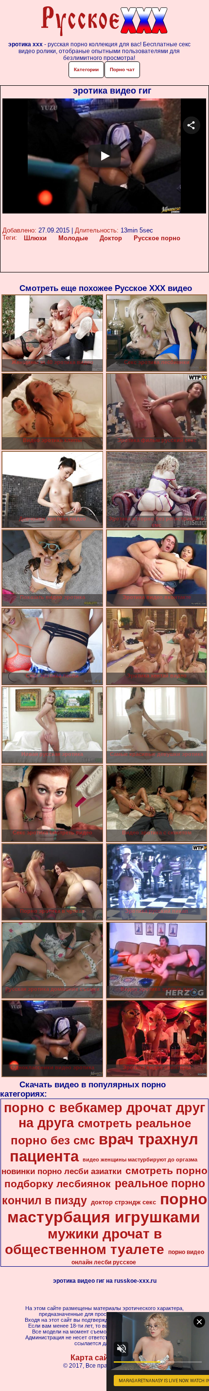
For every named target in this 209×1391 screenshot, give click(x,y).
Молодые (73, 238)
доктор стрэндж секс (123, 1202)
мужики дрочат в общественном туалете (84, 1241)
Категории (86, 69)
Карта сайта (93, 1357)
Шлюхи (35, 238)
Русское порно (157, 238)
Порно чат (122, 69)
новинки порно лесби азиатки (61, 1171)
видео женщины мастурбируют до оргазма (140, 1159)
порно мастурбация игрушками (107, 1208)
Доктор (111, 238)
